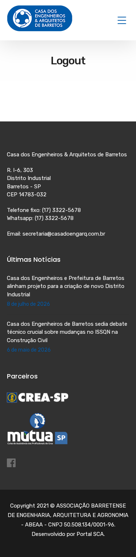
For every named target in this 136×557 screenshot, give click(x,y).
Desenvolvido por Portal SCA (68, 534)
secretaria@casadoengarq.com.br (63, 234)
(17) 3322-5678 (61, 210)
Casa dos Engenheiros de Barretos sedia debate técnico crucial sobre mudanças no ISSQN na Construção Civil (67, 332)
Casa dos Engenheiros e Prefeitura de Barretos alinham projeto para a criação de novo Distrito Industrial (65, 286)
